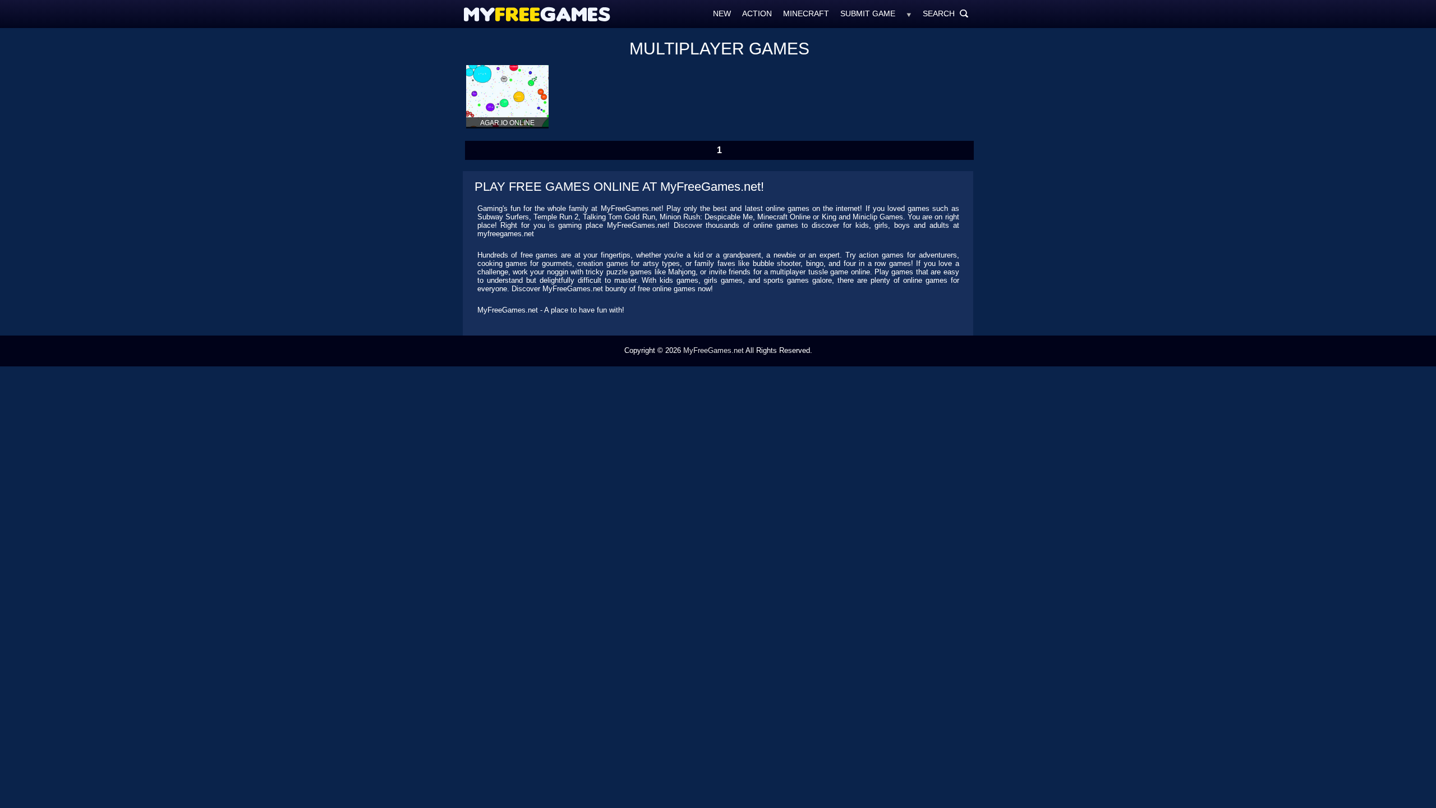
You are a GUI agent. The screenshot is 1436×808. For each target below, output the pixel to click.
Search (946, 13)
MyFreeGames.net (713, 350)
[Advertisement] (418, 199)
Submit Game (867, 13)
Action (757, 13)
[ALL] (909, 13)
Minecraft (806, 13)
